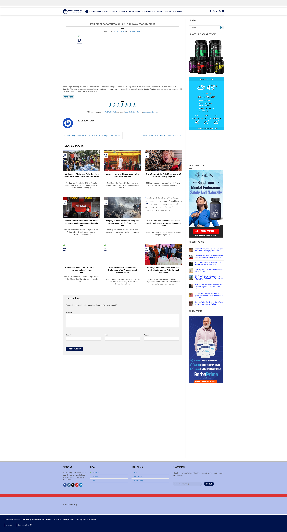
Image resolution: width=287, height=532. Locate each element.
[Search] (86, 11)
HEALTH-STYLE (148, 11)
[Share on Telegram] (134, 105)
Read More (68, 97)
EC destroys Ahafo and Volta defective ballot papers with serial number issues (81, 175)
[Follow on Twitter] (216, 11)
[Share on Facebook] (110, 105)
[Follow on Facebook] (210, 11)
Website (146, 335)
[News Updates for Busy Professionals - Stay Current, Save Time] (72, 11)
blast (126, 112)
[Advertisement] (206, 147)
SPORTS (114, 11)
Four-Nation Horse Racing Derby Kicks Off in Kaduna (209, 270)
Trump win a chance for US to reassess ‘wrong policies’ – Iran (81, 268)
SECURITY (160, 11)
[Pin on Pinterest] (122, 105)
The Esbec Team (135, 31)
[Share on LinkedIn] (126, 105)
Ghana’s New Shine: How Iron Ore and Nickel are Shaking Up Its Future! (209, 250)
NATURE (168, 11)
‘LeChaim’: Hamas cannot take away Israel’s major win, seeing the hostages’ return (163, 223)
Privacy (95, 476)
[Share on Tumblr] (130, 105)
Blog (135, 472)
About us (96, 472)
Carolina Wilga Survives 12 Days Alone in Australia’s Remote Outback (209, 303)
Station (154, 112)
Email (107, 335)
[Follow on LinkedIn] (223, 11)
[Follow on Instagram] (213, 11)
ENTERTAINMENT (96, 11)
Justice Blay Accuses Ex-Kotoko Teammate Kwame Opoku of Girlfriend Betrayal (209, 295)
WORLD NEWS (177, 11)
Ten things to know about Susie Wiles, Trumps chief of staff (93, 135)
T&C (94, 480)
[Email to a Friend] (118, 105)
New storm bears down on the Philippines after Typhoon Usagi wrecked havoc (122, 270)
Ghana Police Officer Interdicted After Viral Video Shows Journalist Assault (209, 256)
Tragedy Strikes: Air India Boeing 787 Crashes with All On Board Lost (122, 222)
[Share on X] (114, 105)
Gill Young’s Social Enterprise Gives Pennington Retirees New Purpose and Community (209, 278)
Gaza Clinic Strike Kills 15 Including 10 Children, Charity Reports (163, 175)
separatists (147, 112)
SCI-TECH (124, 11)
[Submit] (222, 27)
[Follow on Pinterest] (220, 11)
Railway (139, 112)
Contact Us (138, 476)
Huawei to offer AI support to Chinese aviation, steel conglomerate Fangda (81, 222)
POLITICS (107, 11)
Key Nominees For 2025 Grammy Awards (160, 135)
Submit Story (138, 480)
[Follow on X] (73, 485)
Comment (69, 312)
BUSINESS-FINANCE (135, 11)
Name (68, 335)
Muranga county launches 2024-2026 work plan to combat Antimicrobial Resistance (163, 270)
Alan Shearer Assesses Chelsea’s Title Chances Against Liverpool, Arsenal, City (208, 286)
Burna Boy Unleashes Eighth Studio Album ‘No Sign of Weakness (208, 263)
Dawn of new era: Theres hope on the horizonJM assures (122, 175)
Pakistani (132, 112)
